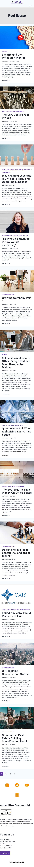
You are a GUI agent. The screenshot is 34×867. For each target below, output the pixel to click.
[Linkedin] (7, 785)
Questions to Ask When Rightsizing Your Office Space (16, 431)
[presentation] (17, 37)
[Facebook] (17, 785)
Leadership (5, 171)
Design (3, 425)
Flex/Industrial (14, 169)
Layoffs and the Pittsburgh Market (13, 56)
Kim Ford (5, 185)
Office (3, 111)
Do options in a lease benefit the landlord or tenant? (16, 553)
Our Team (8, 111)
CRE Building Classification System (16, 672)
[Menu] (30, 5)
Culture (4, 235)
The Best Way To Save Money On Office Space (17, 491)
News (18, 609)
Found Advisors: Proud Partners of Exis (16, 614)
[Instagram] (17, 795)
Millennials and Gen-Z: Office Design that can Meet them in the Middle (16, 362)
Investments (27, 169)
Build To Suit (5, 169)
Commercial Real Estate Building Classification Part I (14, 738)
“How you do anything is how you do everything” (16, 242)
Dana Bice (5, 61)
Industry (4, 51)
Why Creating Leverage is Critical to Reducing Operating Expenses (16, 178)
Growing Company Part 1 (16, 299)
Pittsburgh (16, 171)
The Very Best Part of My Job (15, 116)
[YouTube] (27, 785)
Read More (6, 80)
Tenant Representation (18, 111)
